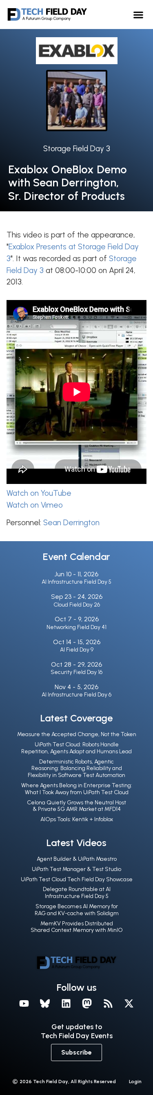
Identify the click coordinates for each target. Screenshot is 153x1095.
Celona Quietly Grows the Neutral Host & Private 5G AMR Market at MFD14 (76, 806)
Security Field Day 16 (76, 672)
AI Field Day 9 (76, 649)
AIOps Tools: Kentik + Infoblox (76, 819)
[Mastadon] (87, 1003)
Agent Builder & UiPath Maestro (77, 858)
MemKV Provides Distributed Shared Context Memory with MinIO (77, 927)
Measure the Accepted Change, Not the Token (76, 734)
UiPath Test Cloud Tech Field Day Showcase (77, 879)
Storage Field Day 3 (76, 148)
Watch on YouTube (39, 493)
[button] (138, 14)
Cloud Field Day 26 (76, 604)
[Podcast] (108, 1003)
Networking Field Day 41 (76, 627)
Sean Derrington (71, 522)
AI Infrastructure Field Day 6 (76, 694)
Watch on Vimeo (35, 505)
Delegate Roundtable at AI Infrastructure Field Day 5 (77, 893)
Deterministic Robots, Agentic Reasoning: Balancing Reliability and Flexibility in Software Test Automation (76, 768)
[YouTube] (24, 1003)
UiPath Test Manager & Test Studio (76, 869)
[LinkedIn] (66, 1003)
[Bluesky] (45, 1003)
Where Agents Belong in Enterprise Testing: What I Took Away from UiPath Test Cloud (76, 789)
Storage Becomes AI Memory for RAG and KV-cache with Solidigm (77, 910)
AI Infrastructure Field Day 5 (76, 581)
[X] (129, 1003)
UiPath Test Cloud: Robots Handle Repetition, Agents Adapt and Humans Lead (76, 748)
